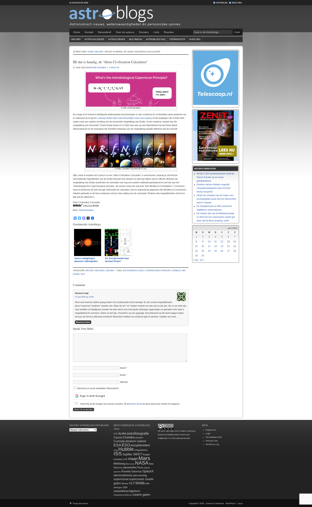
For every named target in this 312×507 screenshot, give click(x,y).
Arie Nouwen (99, 67)
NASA (141, 463)
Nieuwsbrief (104, 32)
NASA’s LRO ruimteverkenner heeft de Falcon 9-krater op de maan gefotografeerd (215, 177)
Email (122, 375)
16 (203, 246)
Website (124, 382)
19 (222, 246)
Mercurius (130, 464)
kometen (118, 459)
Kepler (146, 454)
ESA (117, 445)
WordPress (231, 503)
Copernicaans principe (157, 270)
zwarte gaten (141, 494)
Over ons (194, 39)
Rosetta (126, 471)
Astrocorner (116, 39)
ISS (118, 453)
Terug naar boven (80, 503)
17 (209, 246)
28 (234, 251)
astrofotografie (138, 433)
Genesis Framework (215, 503)
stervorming (140, 475)
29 (196, 255)
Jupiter (127, 454)
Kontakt (89, 32)
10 (209, 241)
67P (116, 434)
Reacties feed (212, 441)
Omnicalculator (86, 210)
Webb (140, 483)
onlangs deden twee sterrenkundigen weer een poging (125, 118)
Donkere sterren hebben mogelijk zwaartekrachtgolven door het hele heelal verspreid (214, 188)
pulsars (147, 468)
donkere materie (135, 441)
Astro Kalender (94, 39)
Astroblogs (156, 17)
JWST (137, 454)
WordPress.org (212, 444)
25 (215, 251)
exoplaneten (140, 445)
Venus (124, 483)
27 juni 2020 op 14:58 (84, 297)
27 (228, 251)
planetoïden (130, 467)
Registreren (211, 430)
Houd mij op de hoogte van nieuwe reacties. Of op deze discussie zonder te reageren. (130, 404)
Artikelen (222, 3)
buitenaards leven (133, 270)
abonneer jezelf (134, 404)
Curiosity (119, 441)
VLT (132, 483)
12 (222, 241)
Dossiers (144, 32)
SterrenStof (177, 39)
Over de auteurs (125, 32)
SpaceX (148, 471)
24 (209, 251)
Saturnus (136, 471)
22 (196, 251)
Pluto (140, 467)
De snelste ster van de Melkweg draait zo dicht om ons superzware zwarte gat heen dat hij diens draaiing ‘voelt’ (216, 217)
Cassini (118, 437)
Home (76, 32)
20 (228, 246)
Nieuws (110, 270)
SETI (83, 274)
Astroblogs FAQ (155, 39)
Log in (240, 503)
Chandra (128, 437)
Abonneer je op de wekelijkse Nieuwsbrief (97, 388)
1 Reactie (114, 67)
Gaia (116, 450)
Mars (144, 458)
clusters (139, 437)
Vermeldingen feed (214, 437)
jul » (202, 260)
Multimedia (135, 39)
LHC (125, 459)
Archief (76, 39)
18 (215, 246)
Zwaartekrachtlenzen (123, 495)
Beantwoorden (83, 322)
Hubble (126, 449)
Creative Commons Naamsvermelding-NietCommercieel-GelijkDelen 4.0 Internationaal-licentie (177, 434)
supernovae (121, 479)
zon (125, 487)
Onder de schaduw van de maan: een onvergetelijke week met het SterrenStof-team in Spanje (216, 199)
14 (234, 241)
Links (156, 32)
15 (196, 246)
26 (222, 251)
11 (215, 241)
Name (123, 368)
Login (208, 433)
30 (203, 255)
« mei (195, 260)
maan (133, 458)
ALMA (122, 433)
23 (203, 251)
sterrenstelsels (123, 475)
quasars (117, 472)
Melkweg (100, 270)
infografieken (141, 450)
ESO (126, 445)
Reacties (237, 3)
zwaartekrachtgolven (127, 491)
